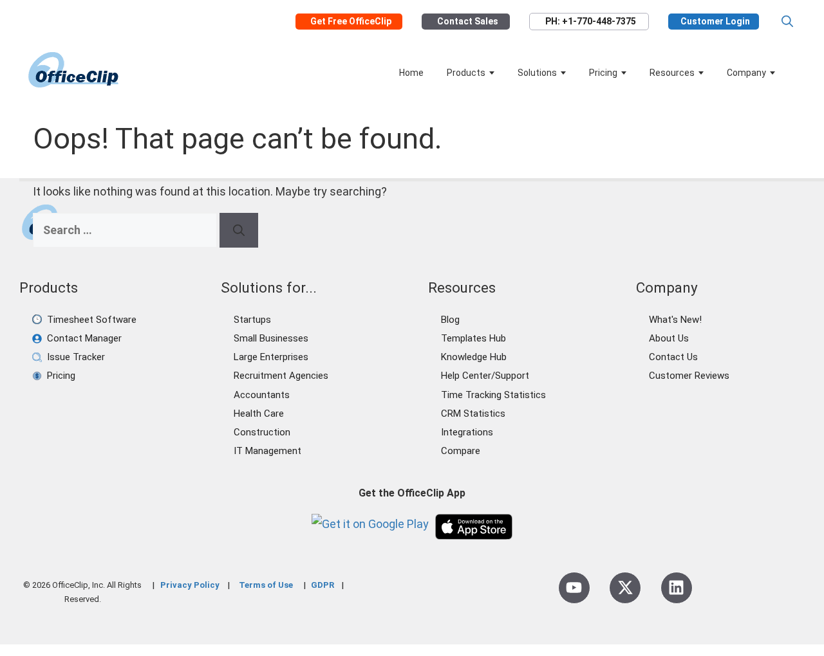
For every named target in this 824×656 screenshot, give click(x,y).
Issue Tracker (76, 357)
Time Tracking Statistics (493, 395)
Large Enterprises (271, 357)
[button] (787, 21)
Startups (252, 319)
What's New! (675, 319)
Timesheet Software (91, 319)
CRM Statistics (473, 413)
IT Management (267, 451)
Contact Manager (84, 338)
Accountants (262, 395)
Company (746, 73)
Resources (672, 73)
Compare (460, 451)
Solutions (537, 73)
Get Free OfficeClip (350, 21)
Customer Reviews (689, 375)
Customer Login (715, 21)
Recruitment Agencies (281, 375)
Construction (262, 432)
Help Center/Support (485, 375)
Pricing (603, 73)
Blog (450, 319)
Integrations (467, 432)
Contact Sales (467, 21)
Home (411, 73)
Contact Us (673, 357)
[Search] (239, 230)
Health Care (259, 413)
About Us (669, 338)
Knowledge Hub (474, 357)
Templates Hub (473, 338)
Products (466, 73)
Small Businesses (271, 338)
